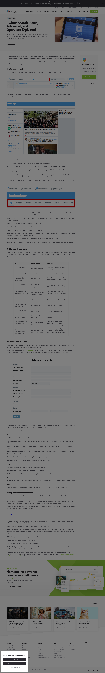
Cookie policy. (23, 656)
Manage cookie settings (14, 667)
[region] (14, 661)
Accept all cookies (14, 659)
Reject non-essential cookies (14, 663)
